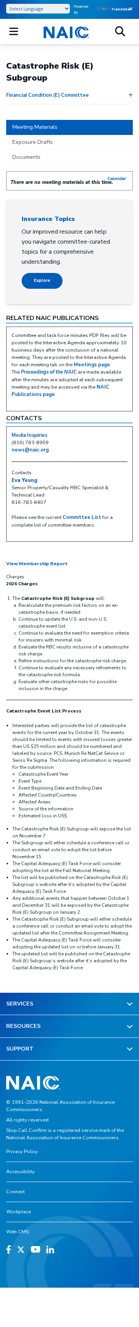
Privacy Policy (22, 1151)
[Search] (120, 32)
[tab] (69, 127)
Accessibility (20, 1171)
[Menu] (13, 32)
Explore (42, 280)
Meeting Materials (35, 127)
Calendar (116, 178)
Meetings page (92, 364)
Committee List (82, 517)
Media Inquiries (29, 435)
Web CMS (17, 1231)
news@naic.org (30, 449)
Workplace (18, 1211)
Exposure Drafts (32, 142)
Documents (26, 157)
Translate (120, 9)
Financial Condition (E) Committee (47, 95)
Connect (15, 1191)
